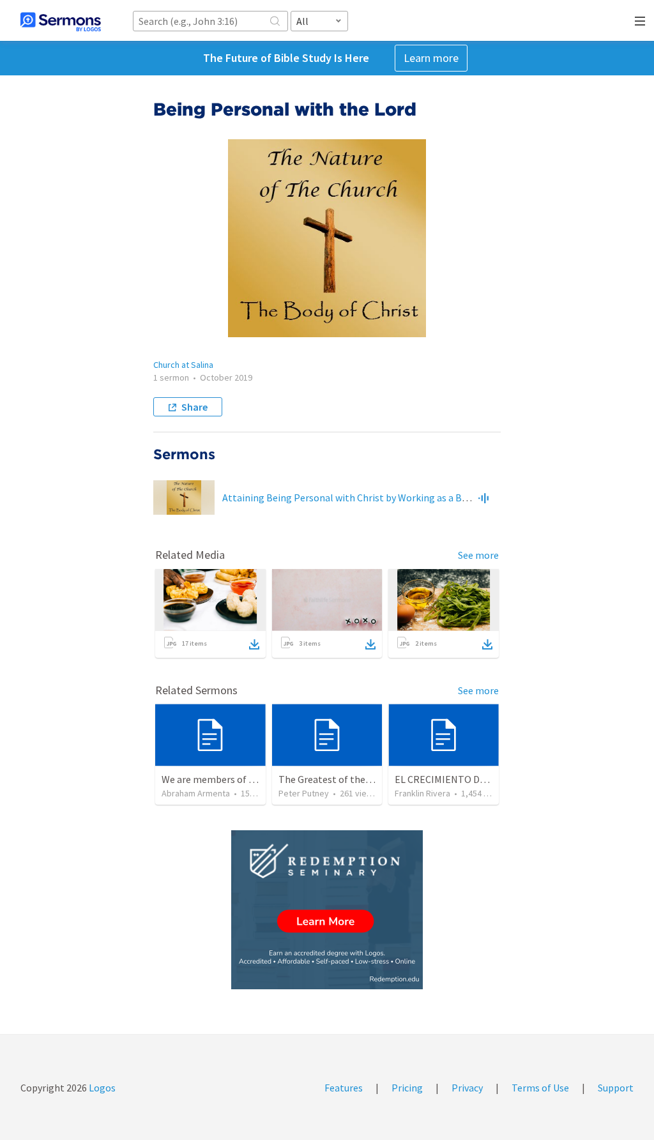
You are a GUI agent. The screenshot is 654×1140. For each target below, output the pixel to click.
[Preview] (483, 497)
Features (343, 1087)
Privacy (467, 1087)
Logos (101, 1087)
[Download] (254, 644)
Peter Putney (303, 793)
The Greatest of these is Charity (348, 779)
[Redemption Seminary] (327, 909)
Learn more (431, 57)
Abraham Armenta (196, 793)
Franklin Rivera (422, 793)
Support (616, 1087)
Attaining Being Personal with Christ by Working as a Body (349, 497)
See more (478, 555)
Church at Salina (183, 364)
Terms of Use (540, 1087)
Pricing (407, 1087)
